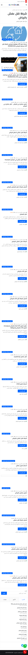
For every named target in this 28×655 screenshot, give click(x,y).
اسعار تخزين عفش (21, 466)
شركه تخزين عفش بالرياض (19, 549)
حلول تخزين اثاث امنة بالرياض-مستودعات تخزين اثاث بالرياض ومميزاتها (15, 327)
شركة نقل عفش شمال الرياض (18, 133)
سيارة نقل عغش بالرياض (22, 623)
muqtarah (24, 42)
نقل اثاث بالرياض (22, 271)
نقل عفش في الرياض (22, 611)
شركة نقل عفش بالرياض (19, 578)
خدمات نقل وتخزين (23, 619)
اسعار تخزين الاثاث (21, 384)
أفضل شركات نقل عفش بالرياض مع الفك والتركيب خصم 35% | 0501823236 (15, 76)
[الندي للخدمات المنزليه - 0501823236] (14, 5)
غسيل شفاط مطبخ (23, 630)
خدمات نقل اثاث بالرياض (22, 608)
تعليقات (4, 599)
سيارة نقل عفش (22, 411)
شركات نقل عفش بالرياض (19, 242)
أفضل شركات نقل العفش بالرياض (17, 187)
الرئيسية (24, 9)
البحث (26, 590)
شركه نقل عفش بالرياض (19, 438)
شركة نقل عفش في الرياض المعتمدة (16, 160)
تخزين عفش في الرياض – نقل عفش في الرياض (15, 105)
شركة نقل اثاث (24, 627)
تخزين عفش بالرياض (21, 493)
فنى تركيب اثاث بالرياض (22, 638)
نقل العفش (23, 214)
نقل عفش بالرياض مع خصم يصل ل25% (19, 604)
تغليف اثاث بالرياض (23, 634)
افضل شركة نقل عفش (20, 520)
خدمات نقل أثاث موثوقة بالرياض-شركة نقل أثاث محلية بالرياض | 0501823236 (14, 45)
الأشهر (14, 599)
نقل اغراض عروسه (21, 1)
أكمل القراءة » (22, 54)
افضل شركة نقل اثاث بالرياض (18, 299)
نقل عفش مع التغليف (20, 357)
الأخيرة (23, 599)
